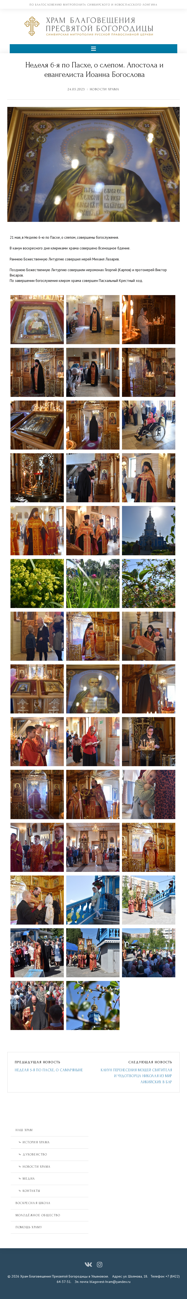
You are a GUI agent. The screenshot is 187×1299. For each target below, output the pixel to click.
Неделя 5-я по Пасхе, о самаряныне (49, 1070)
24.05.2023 (76, 89)
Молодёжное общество (38, 1215)
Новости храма (104, 89)
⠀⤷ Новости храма (33, 1166)
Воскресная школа (33, 1203)
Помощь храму (29, 1227)
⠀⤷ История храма (33, 1142)
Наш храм (24, 1130)
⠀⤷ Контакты (28, 1191)
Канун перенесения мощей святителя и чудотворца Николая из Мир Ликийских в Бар (136, 1076)
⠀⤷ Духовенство (31, 1154)
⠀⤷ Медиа (25, 1178)
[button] (93, 48)
